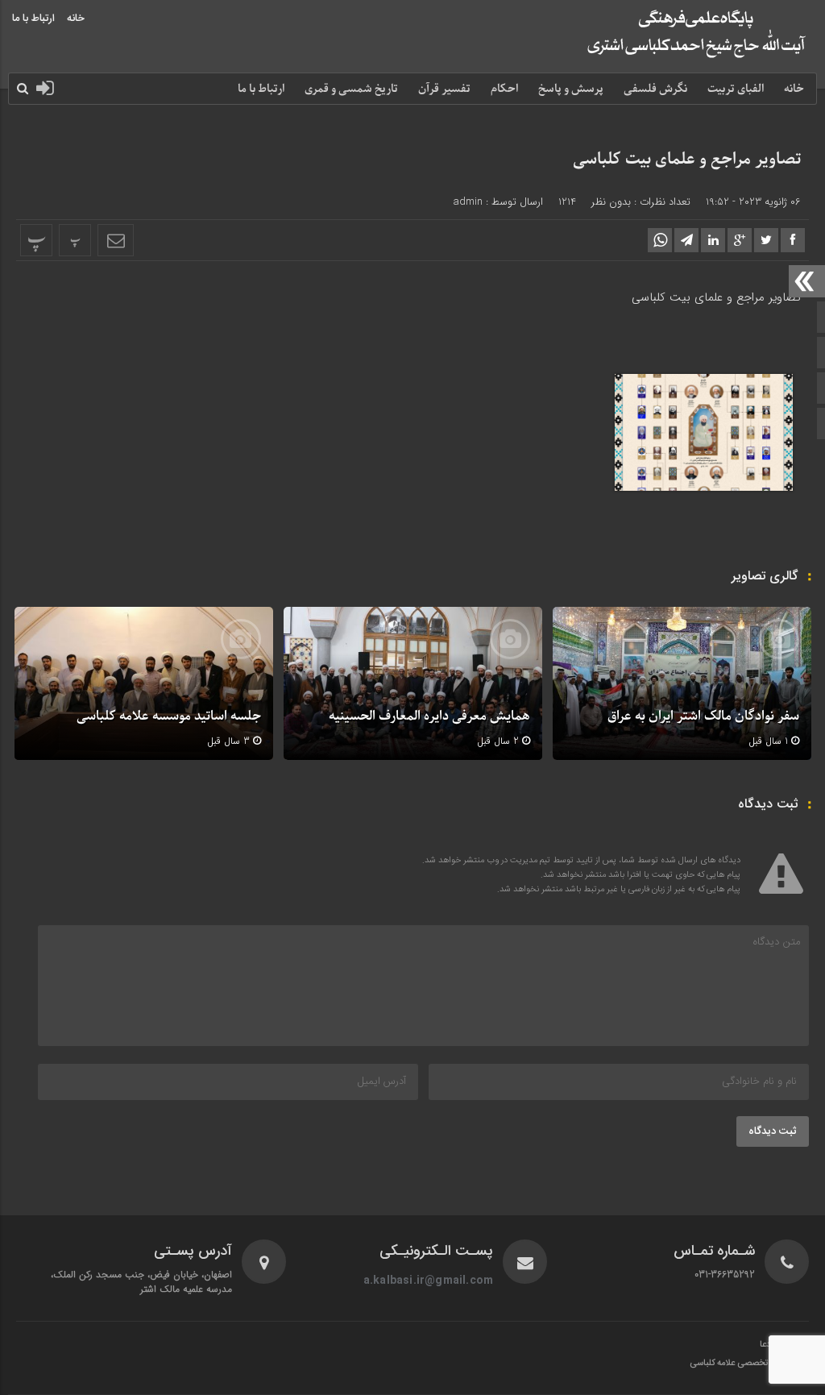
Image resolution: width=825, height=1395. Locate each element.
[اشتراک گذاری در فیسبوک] (793, 240)
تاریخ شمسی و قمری (351, 89)
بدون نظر (611, 201)
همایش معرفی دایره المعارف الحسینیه (429, 716)
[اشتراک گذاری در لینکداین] (713, 240)
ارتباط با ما (33, 18)
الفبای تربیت (735, 89)
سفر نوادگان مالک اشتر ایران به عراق (703, 716)
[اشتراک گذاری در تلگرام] (686, 240)
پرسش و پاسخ (570, 89)
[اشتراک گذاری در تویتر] (766, 240)
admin (468, 201)
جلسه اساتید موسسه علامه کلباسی (169, 716)
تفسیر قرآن (444, 89)
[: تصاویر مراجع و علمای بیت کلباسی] (115, 240)
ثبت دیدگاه (772, 1131)
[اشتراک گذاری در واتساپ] (660, 240)
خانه (76, 18)
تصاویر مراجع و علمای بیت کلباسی (687, 159)
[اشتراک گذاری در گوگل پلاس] (740, 240)
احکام (504, 89)
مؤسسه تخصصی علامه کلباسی (743, 1363)
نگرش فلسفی (655, 89)
